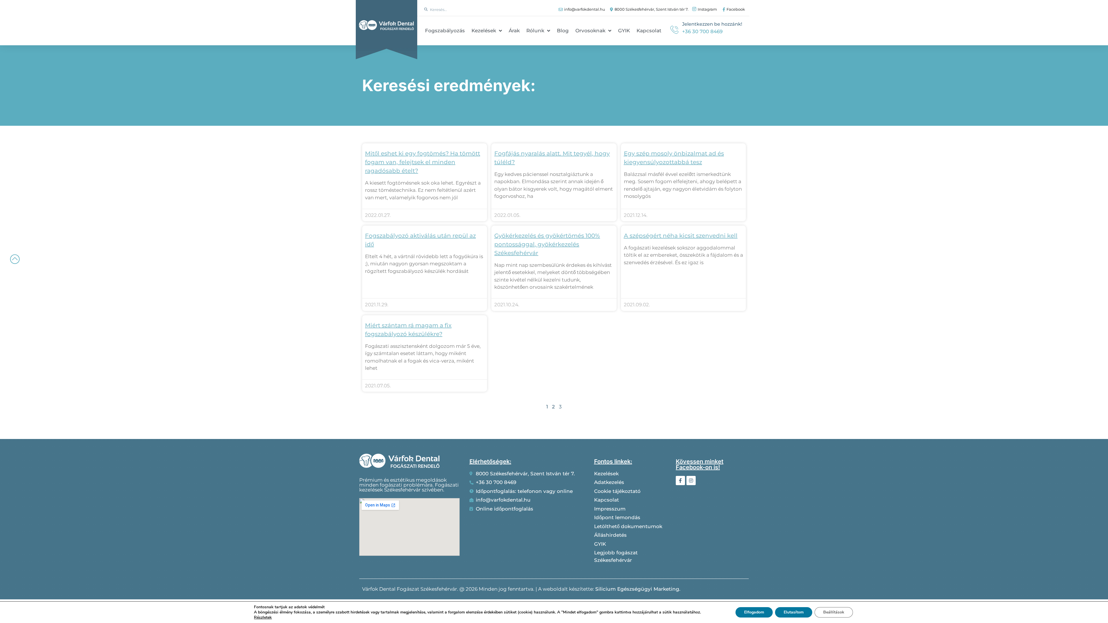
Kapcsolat (649, 30)
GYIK (624, 30)
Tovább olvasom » (383, 205)
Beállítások (833, 612)
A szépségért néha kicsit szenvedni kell (681, 235)
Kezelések (483, 30)
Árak (514, 30)
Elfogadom (754, 612)
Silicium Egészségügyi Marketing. (637, 589)
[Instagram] (691, 480)
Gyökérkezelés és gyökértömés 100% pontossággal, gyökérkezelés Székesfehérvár (547, 244)
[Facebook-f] (680, 480)
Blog (563, 30)
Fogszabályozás (445, 30)
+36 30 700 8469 (702, 31)
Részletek (263, 617)
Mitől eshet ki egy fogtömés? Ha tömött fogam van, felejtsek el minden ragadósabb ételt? (422, 162)
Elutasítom (794, 612)
